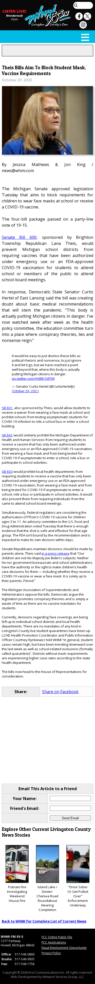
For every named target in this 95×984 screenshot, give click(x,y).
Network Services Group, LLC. (64, 977)
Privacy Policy (51, 953)
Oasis (14, 19)
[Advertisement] (47, 740)
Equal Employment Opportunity (64, 948)
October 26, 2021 (25, 391)
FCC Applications (54, 942)
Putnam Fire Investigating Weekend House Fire (17, 894)
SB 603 (7, 471)
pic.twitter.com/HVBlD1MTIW (33, 378)
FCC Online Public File (57, 937)
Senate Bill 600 (19, 237)
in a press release (55, 553)
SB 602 (7, 435)
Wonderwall (14, 15)
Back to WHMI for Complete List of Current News (44, 921)
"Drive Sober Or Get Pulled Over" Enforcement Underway (77, 896)
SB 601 (7, 408)
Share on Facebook (60, 691)
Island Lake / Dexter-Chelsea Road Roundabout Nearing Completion (47, 898)
